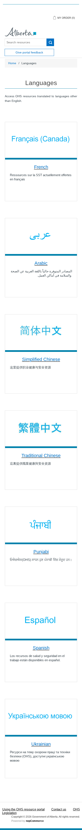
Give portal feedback (29, 52)
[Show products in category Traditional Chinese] (41, 428)
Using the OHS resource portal (23, 809)
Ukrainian (41, 744)
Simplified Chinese (41, 359)
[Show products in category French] (41, 140)
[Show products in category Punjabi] (41, 525)
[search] (50, 42)
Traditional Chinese (41, 455)
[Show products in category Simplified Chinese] (41, 332)
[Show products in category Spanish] (41, 621)
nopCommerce (35, 820)
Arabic (41, 263)
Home (12, 63)
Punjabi (41, 551)
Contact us (58, 809)
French (41, 167)
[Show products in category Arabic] (41, 236)
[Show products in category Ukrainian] (41, 717)
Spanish (41, 647)
